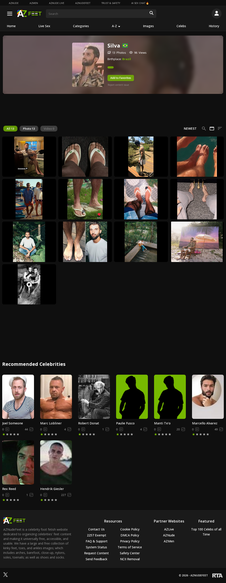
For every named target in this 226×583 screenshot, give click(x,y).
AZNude (14, 3)
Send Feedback (96, 559)
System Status (96, 547)
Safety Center (130, 553)
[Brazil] (124, 45)
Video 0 (49, 129)
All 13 (10, 129)
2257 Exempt (96, 535)
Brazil (126, 59)
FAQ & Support (96, 541)
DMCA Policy (130, 535)
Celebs (181, 26)
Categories (81, 26)
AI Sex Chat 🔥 (140, 3)
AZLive (169, 529)
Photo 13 (29, 129)
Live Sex (44, 26)
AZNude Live (56, 3)
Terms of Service (130, 547)
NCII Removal (130, 559)
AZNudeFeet (82, 3)
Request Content (96, 553)
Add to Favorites (120, 78)
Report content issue (118, 84)
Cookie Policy (129, 529)
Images (148, 26)
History (214, 26)
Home (11, 26)
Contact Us (96, 529)
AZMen (34, 3)
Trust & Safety (110, 3)
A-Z (114, 26)
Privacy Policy (129, 541)
